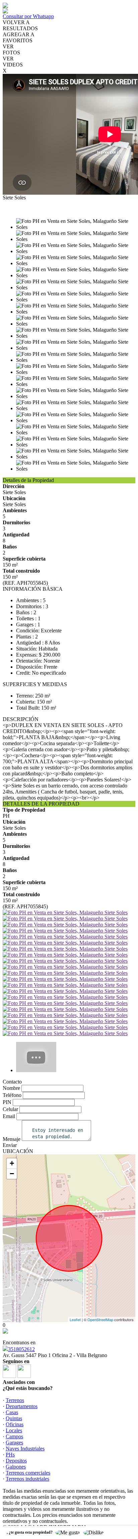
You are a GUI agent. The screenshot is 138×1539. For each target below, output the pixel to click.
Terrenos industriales (27, 1479)
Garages (14, 1442)
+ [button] (12, 1163)
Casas (12, 1412)
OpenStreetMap (100, 1319)
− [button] (12, 1173)
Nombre (11, 1088)
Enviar (10, 1145)
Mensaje (11, 1139)
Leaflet (75, 1319)
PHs (10, 1454)
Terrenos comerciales (28, 1473)
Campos (14, 1436)
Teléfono (12, 1095)
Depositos (16, 1460)
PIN (7, 1102)
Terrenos (15, 1400)
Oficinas (14, 1424)
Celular (10, 1109)
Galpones (16, 1467)
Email (9, 1116)
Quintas (14, 1418)
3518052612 (21, 1349)
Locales (14, 1430)
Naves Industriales (25, 1448)
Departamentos (22, 1406)
